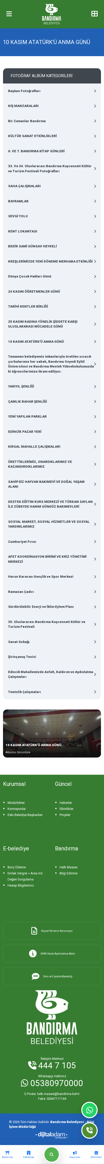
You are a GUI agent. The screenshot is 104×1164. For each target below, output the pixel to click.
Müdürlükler (16, 803)
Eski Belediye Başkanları (25, 815)
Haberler (66, 803)
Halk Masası (68, 867)
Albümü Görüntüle (18, 752)
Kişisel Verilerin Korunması (57, 931)
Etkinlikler (66, 809)
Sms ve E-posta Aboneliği (57, 976)
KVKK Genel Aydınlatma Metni (58, 953)
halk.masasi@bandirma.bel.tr (52, 1094)
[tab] (7, 1154)
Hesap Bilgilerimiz (21, 885)
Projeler (65, 815)
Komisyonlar (17, 809)
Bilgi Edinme (68, 873)
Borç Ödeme (17, 867)
